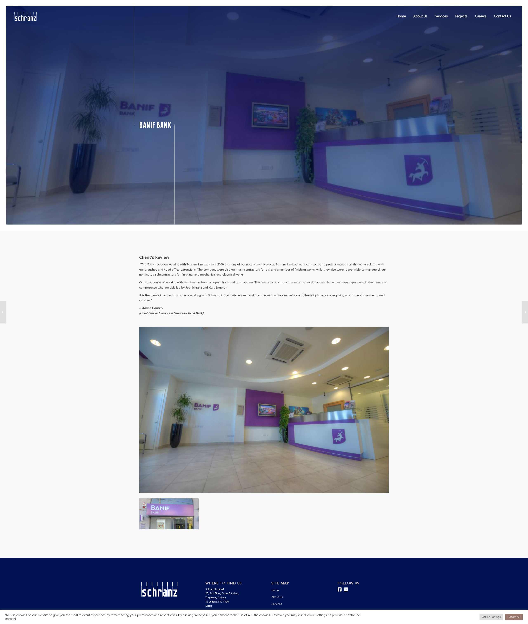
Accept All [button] (514, 616)
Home (275, 590)
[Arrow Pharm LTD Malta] (525, 312)
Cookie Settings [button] (491, 616)
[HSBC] (3, 312)
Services (276, 603)
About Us (277, 597)
